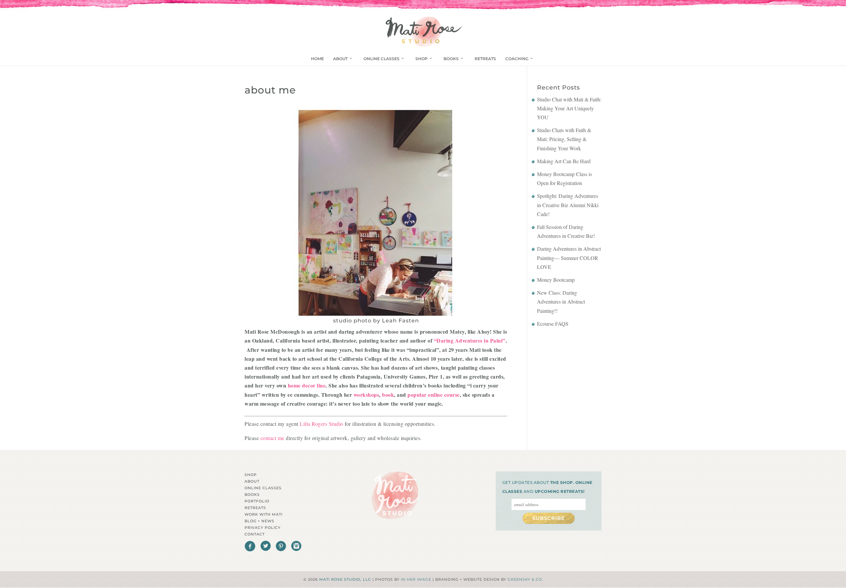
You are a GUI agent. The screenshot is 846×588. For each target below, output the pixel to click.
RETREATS (485, 58)
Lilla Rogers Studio (321, 423)
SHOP (421, 58)
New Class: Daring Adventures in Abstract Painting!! (561, 301)
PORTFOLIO (257, 501)
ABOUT (340, 58)
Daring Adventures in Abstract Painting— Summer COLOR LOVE (569, 257)
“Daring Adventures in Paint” (469, 340)
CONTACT (255, 534)
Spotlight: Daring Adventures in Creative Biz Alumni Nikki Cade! (567, 204)
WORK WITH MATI (264, 514)
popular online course (433, 394)
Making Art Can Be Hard (564, 161)
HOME (317, 58)
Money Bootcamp (556, 279)
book (387, 394)
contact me (273, 437)
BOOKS (451, 58)
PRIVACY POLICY (263, 527)
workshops (365, 394)
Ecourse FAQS (552, 323)
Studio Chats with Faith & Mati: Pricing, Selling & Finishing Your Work (564, 139)
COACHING (516, 58)
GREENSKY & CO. (525, 579)
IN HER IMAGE (416, 579)
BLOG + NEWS (259, 521)
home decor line (306, 385)
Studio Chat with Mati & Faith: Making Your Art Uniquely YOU (569, 108)
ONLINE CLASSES (382, 58)
